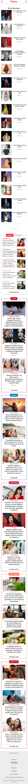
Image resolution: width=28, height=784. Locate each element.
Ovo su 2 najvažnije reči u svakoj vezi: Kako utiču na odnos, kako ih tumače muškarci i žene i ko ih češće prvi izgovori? (14, 738)
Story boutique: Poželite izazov (19, 186)
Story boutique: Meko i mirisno (19, 119)
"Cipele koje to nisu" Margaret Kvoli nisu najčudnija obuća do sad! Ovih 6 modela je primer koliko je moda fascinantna (14, 322)
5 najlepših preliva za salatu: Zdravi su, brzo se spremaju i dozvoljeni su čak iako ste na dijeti (13, 649)
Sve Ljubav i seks (14, 746)
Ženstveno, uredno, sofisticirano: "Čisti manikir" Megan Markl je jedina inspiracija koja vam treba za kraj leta (14, 560)
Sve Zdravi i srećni (14, 657)
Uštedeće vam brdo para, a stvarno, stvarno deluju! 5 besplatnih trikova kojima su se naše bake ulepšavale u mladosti (9, 242)
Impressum (14, 767)
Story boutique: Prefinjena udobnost (19, 213)
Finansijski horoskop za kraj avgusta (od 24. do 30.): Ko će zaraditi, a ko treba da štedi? (13, 443)
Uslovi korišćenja (14, 774)
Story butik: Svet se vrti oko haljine (19, 78)
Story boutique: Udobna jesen (19, 172)
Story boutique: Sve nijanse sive (19, 24)
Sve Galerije (14, 390)
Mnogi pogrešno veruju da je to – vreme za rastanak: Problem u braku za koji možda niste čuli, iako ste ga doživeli (14, 710)
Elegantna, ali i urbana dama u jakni (19, 38)
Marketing (14, 771)
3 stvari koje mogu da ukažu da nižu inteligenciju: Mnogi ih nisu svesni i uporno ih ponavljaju (9, 285)
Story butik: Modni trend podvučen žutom (19, 105)
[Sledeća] (17, 228)
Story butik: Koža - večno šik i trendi (19, 11)
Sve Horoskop (14, 478)
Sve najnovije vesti (14, 292)
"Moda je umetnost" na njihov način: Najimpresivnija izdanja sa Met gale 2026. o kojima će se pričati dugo (14, 379)
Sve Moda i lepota (14, 569)
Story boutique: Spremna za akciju (19, 199)
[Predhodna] (10, 228)
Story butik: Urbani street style (19, 92)
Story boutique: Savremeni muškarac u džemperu (19, 52)
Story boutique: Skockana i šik (20, 132)
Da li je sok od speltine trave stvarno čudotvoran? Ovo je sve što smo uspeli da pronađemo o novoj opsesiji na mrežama (9, 275)
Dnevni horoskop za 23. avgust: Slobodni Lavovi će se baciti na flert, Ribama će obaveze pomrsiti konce (9, 253)
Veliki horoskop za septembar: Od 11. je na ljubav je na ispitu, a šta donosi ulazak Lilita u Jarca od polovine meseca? (14, 469)
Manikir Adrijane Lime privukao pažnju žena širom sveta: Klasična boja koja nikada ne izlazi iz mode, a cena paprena (13, 533)
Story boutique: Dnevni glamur (19, 145)
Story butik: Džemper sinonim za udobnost (19, 65)
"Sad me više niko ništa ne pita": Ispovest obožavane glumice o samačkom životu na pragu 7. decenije (9, 264)
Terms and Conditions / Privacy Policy (14, 777)
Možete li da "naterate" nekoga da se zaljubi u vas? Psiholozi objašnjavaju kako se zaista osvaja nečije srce (14, 684)
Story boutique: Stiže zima (19, 158)
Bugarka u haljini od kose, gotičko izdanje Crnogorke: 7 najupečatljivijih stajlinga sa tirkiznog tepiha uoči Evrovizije (14, 349)
